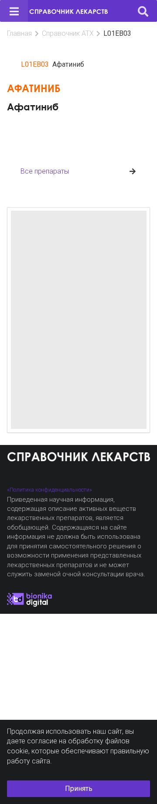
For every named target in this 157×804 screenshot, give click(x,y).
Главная (19, 33)
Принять (78, 788)
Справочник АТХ (68, 33)
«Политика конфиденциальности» (49, 489)
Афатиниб (32, 107)
